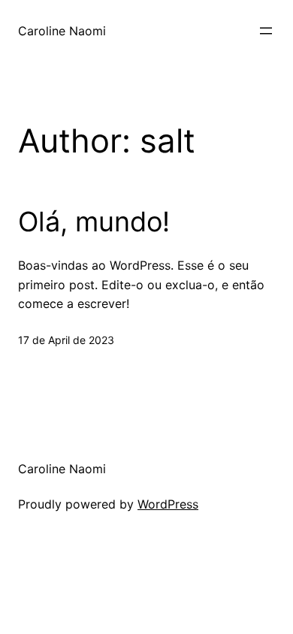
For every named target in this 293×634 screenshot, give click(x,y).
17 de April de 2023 (66, 340)
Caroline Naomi (62, 30)
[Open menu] (266, 31)
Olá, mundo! (94, 222)
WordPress (167, 504)
